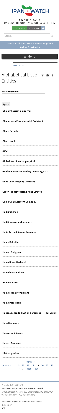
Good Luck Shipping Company (18, 181)
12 (33, 365)
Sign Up (34, 28)
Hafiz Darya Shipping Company (19, 232)
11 (28, 365)
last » (37, 368)
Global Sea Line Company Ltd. (19, 161)
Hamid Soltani (10, 282)
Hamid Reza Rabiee (13, 272)
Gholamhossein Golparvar (16, 110)
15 (47, 365)
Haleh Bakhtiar (10, 242)
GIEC (5, 151)
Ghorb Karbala (10, 131)
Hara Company (10, 323)
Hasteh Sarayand (11, 343)
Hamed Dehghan (11, 252)
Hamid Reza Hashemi (14, 262)
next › (29, 368)
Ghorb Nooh (8, 141)
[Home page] (29, 15)
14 (42, 365)
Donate (20, 28)
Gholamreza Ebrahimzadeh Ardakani (22, 121)
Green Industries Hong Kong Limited (22, 191)
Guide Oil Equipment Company (19, 201)
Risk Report (7, 404)
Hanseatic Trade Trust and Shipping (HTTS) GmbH (29, 312)
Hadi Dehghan (10, 211)
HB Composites (10, 353)
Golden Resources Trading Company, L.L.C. (26, 171)
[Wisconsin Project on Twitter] (43, 28)
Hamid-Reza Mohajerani (15, 292)
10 (23, 365)
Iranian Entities (18, 65)
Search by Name (10, 91)
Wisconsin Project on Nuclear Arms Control (22, 388)
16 (52, 365)
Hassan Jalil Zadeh (12, 333)
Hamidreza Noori (11, 302)
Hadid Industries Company (17, 222)
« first (28, 361)
